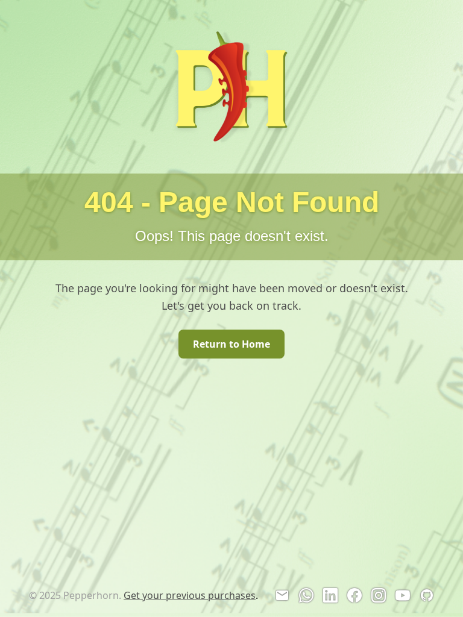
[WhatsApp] (306, 595)
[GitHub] (427, 595)
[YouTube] (402, 595)
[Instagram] (378, 595)
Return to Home (231, 344)
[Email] (282, 595)
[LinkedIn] (330, 595)
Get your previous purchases (190, 595)
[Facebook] (354, 595)
